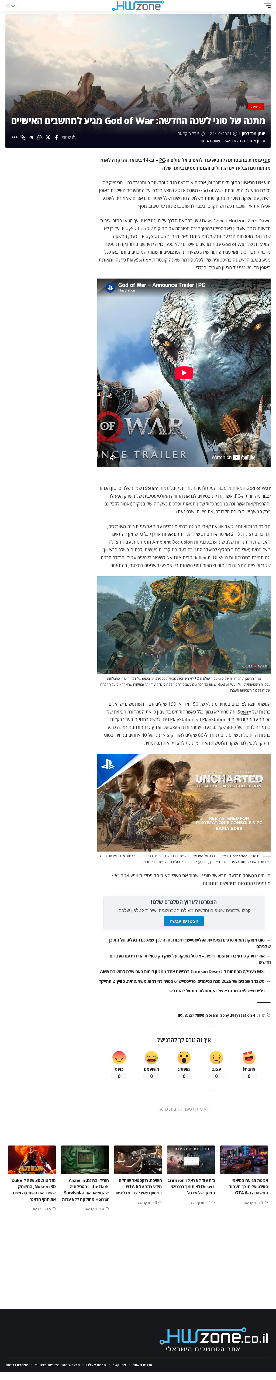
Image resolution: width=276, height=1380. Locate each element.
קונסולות (239, 719)
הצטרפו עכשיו (184, 921)
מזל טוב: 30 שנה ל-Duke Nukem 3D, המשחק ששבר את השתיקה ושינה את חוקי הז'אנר (33, 1189)
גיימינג (256, 106)
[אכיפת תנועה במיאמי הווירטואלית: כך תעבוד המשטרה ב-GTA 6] (244, 1159)
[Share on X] (48, 137)
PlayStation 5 (184, 719)
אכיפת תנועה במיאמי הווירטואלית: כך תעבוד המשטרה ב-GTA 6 (248, 1186)
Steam (244, 712)
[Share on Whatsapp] (39, 137)
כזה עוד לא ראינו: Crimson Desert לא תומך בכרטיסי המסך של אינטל (191, 1186)
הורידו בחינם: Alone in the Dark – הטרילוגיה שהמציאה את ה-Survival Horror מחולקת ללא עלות (85, 1189)
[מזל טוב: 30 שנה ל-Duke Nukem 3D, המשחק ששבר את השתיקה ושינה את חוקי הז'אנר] (32, 1159)
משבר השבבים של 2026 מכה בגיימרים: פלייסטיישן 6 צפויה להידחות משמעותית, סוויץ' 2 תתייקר (182, 981)
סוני (267, 160)
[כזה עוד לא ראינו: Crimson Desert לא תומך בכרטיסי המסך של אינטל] (191, 1159)
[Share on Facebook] (56, 137)
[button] (266, 6)
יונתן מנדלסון (253, 133)
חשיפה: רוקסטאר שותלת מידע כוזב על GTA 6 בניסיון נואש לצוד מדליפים (139, 1186)
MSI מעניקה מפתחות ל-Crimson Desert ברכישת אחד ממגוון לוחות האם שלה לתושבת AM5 (182, 971)
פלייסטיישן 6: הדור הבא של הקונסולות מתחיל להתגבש (217, 991)
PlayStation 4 (216, 719)
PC (162, 160)
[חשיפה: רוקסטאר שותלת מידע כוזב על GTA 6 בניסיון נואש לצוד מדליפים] (138, 1159)
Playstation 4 (243, 1015)
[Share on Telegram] (31, 137)
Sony (224, 1015)
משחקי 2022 (194, 1015)
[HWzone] (138, 5)
